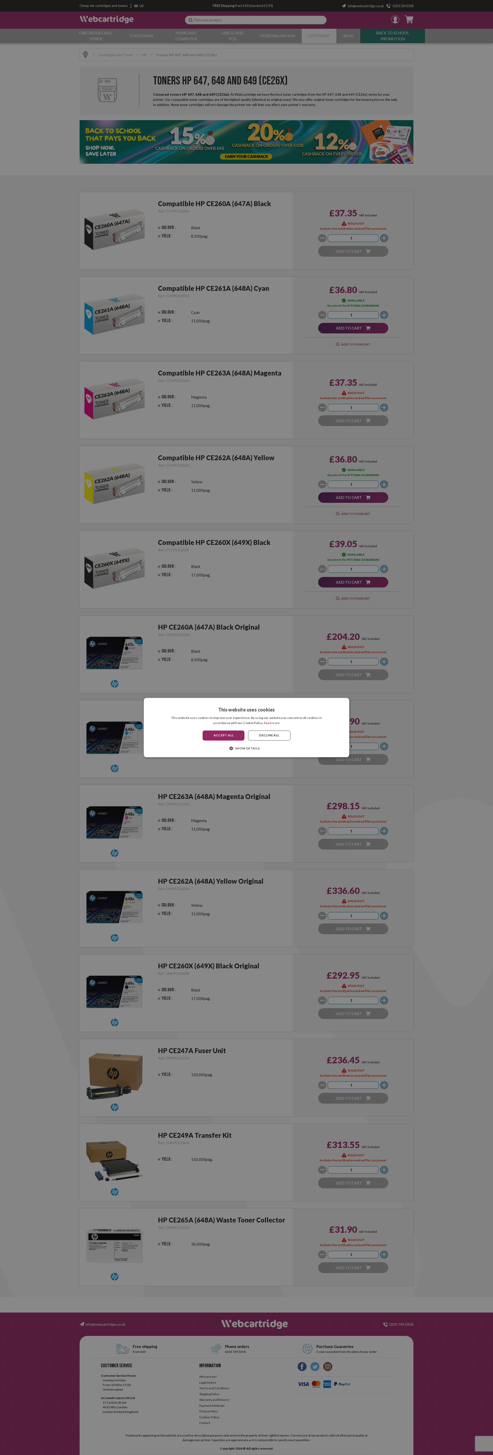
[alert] (246, 727)
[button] (246, 748)
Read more (272, 723)
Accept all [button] (224, 735)
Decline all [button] (269, 735)
